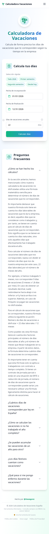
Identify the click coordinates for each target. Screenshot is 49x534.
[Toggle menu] (44, 3)
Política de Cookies (11, 519)
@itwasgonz (29, 499)
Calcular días (24, 134)
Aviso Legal (24, 519)
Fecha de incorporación (16, 90)
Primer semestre (27, 79)
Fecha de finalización (15, 103)
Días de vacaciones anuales (17, 119)
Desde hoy (32, 84)
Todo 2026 (12, 79)
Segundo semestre (15, 84)
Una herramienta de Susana (26, 515)
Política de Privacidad (37, 519)
